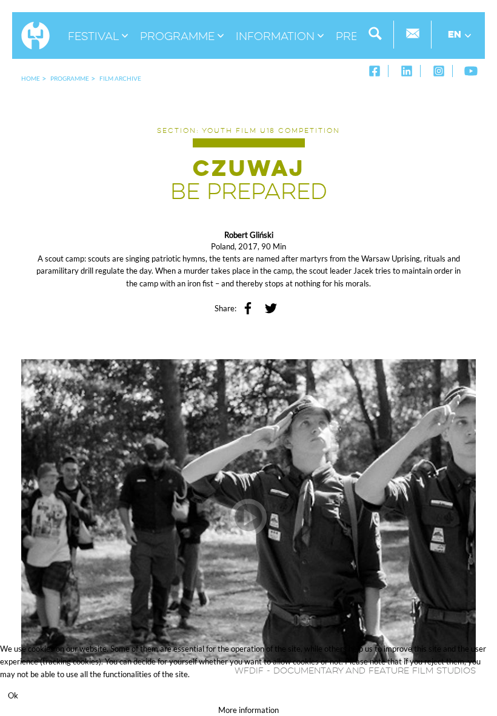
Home (30, 78)
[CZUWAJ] (248, 510)
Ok (13, 695)
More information (248, 710)
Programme (69, 78)
